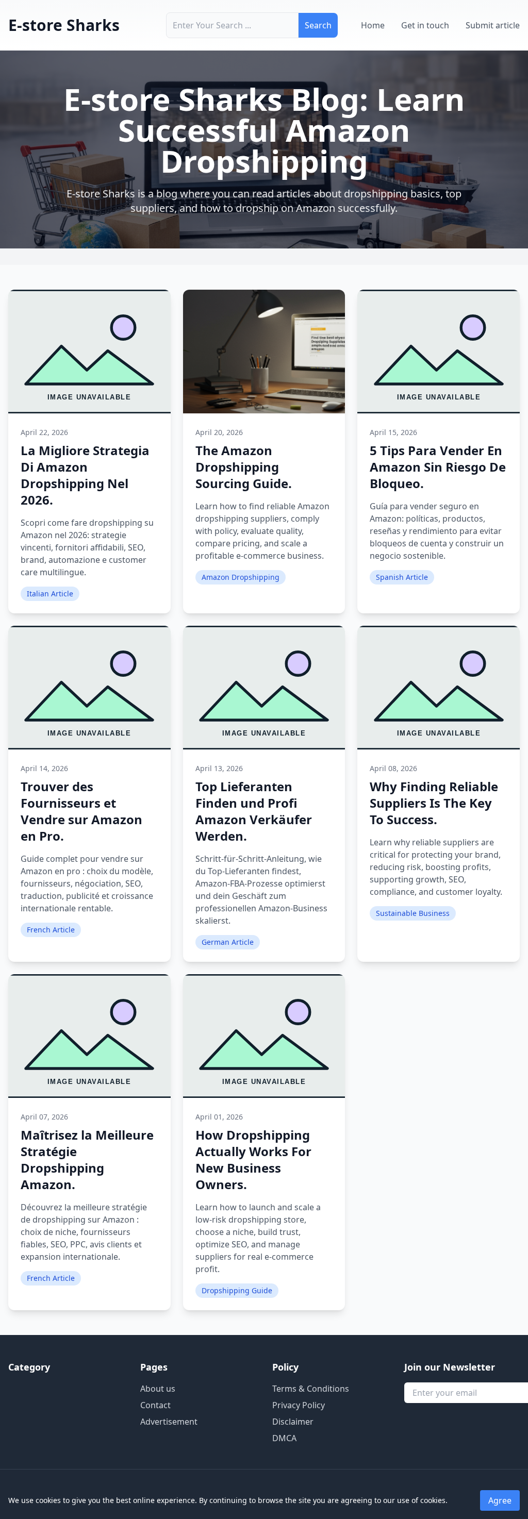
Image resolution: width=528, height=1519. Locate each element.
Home (373, 25)
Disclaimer (293, 1421)
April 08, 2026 (393, 768)
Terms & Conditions (310, 1388)
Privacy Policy (298, 1405)
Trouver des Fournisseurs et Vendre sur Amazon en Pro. (81, 811)
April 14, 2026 (44, 768)
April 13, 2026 (219, 768)
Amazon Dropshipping (240, 577)
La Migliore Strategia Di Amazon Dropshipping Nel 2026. (85, 475)
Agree (500, 1500)
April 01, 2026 (219, 1117)
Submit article (493, 25)
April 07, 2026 (44, 1117)
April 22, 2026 (44, 432)
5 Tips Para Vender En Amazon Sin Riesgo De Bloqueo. (438, 467)
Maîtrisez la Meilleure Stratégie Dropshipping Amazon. (87, 1159)
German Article (228, 942)
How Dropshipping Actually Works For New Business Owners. (253, 1159)
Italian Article (50, 593)
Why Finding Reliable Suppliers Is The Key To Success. (434, 803)
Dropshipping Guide (237, 1290)
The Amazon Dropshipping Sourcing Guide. (243, 467)
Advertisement (168, 1421)
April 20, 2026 (219, 432)
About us (157, 1388)
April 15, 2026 (393, 432)
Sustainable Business (413, 913)
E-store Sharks (64, 25)
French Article (51, 929)
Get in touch (425, 25)
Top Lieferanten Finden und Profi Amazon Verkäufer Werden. (253, 811)
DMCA (284, 1438)
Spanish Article (402, 577)
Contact (155, 1405)
